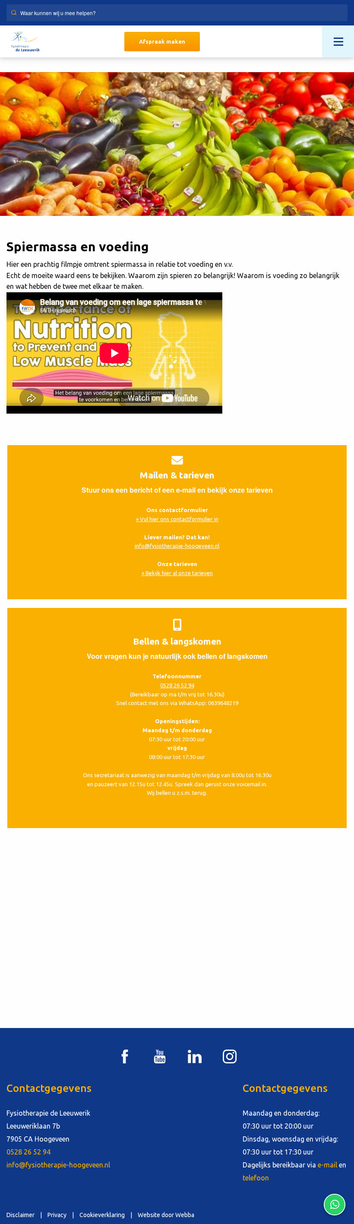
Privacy (56, 1214)
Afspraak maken (162, 41)
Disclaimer (20, 1214)
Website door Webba (166, 1214)
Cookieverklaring (102, 1214)
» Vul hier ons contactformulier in (177, 519)
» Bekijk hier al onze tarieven (177, 573)
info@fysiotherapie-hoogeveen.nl (177, 546)
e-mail (327, 1165)
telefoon (256, 1178)
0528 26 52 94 (177, 685)
